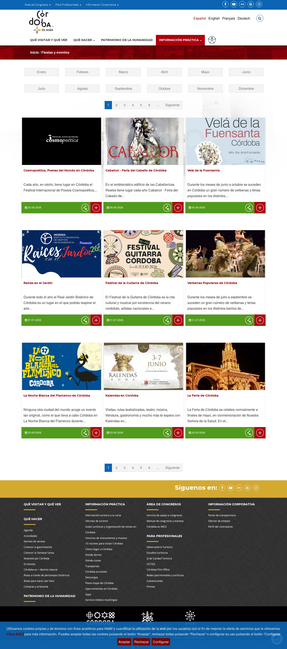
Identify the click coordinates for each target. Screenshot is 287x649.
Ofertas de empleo (219, 521)
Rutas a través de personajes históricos (47, 575)
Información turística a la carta (103, 515)
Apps (88, 594)
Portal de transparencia (222, 515)
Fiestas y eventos (55, 52)
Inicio (34, 52)
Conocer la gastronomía (38, 547)
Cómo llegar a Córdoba (98, 549)
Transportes (92, 566)
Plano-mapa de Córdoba (99, 583)
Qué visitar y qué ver (48, 40)
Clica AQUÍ (15, 634)
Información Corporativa (101, 5)
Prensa (151, 586)
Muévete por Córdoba (36, 558)
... (158, 104)
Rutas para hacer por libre (39, 581)
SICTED (151, 564)
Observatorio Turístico (159, 547)
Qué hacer (83, 40)
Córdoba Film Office (158, 569)
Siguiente (172, 104)
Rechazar (141, 641)
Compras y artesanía (36, 586)
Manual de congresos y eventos (165, 521)
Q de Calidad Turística (159, 558)
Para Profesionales (67, 5)
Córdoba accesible (96, 571)
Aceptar (124, 641)
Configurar (161, 641)
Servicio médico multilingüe (101, 599)
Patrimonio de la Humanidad (127, 40)
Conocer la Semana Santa (39, 552)
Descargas (91, 577)
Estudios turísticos (157, 552)
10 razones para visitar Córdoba (104, 543)
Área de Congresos (37, 5)
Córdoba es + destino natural (41, 569)
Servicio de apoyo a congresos (164, 515)
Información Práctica (179, 40)
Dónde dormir (93, 554)
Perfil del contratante (220, 526)
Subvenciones (155, 581)
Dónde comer (93, 560)
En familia (29, 564)
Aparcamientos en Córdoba (101, 588)
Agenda (28, 530)
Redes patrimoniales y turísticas (165, 575)
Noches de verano (34, 541)
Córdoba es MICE (157, 526)
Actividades (30, 536)
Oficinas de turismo (96, 521)
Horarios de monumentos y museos (106, 538)
